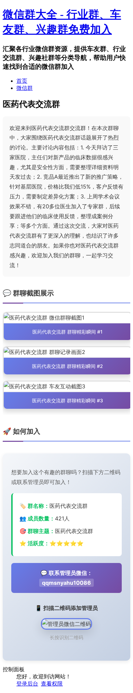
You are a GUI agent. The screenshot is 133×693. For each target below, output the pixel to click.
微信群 (24, 88)
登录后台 (27, 684)
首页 (21, 81)
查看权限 (52, 684)
